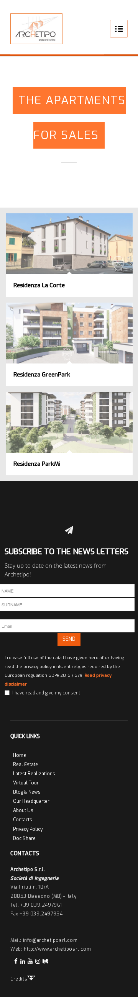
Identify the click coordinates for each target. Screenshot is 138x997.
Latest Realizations (34, 774)
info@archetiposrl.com (50, 940)
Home (19, 755)
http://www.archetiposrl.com (57, 949)
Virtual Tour (26, 783)
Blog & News (27, 792)
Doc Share (24, 838)
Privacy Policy (28, 829)
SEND (69, 639)
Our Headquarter (31, 801)
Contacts (22, 820)
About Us (23, 810)
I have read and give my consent (46, 693)
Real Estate (25, 764)
